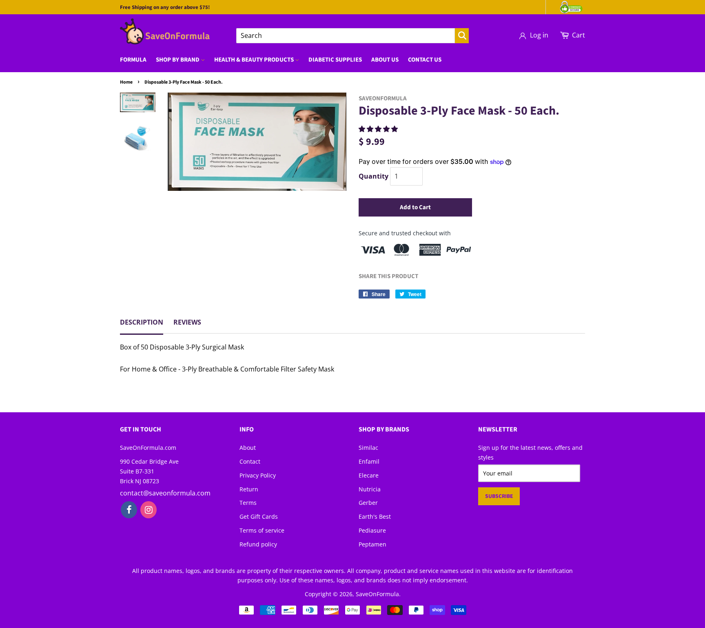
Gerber (368, 502)
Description (141, 322)
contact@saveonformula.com (165, 493)
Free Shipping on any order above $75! (165, 7)
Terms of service (261, 530)
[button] (379, 128)
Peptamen (372, 544)
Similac (368, 447)
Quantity (373, 176)
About (247, 447)
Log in (539, 35)
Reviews (187, 322)
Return (248, 489)
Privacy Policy (257, 475)
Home (126, 82)
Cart (578, 35)
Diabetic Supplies (335, 59)
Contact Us (424, 59)
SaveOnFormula (377, 594)
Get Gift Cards (258, 516)
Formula (133, 59)
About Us (385, 59)
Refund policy (258, 544)
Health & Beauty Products (254, 59)
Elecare (369, 475)
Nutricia (370, 489)
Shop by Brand (178, 59)
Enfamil (369, 461)
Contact (249, 461)
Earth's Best (375, 516)
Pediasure (372, 530)
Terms (248, 502)
